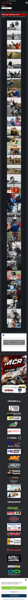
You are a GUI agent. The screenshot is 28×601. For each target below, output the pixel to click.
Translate (10, 9)
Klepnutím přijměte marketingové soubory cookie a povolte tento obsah (14, 342)
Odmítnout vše (14, 591)
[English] (3, 6)
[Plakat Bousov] (14, 395)
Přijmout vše (14, 588)
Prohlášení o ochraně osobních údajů (17, 599)
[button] (26, 580)
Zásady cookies (6, 599)
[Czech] (2, 6)
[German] (5, 6)
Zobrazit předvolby (14, 595)
